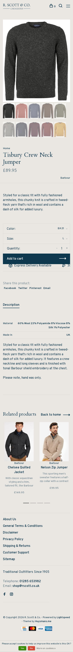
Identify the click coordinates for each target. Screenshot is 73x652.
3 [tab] (41, 503)
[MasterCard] (32, 630)
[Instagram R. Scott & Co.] (11, 595)
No (31, 648)
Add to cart (15, 259)
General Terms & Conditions (23, 526)
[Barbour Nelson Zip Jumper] (54, 441)
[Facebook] (4, 595)
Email (46, 288)
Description (11, 305)
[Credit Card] (24, 630)
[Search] (61, 6)
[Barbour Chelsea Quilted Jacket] (19, 441)
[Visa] (40, 630)
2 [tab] (34, 503)
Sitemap (9, 559)
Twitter (22, 288)
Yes (22, 648)
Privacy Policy (13, 539)
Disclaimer (10, 533)
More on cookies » (46, 648)
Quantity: (13, 249)
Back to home (51, 415)
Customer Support (16, 553)
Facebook (10, 288)
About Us (9, 519)
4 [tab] (48, 503)
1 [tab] (27, 503)
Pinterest (35, 288)
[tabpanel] (36, 61)
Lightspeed (63, 617)
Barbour (65, 178)
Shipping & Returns (16, 546)
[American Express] (48, 630)
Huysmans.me (43, 621)
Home (6, 148)
